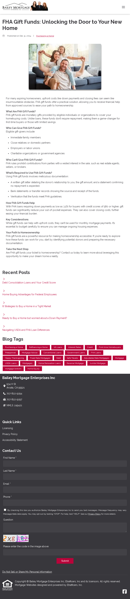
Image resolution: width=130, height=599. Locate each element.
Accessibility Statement (15, 440)
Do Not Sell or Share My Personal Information (27, 571)
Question (8, 519)
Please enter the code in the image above (26, 546)
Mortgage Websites (26, 585)
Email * (7, 483)
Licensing (7, 428)
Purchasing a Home (45, 36)
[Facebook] (125, 591)
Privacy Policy (10, 434)
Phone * (7, 497)
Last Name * (9, 470)
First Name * (9, 457)
